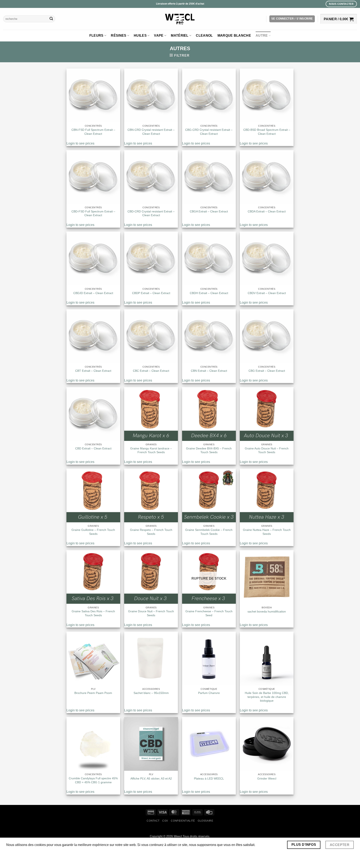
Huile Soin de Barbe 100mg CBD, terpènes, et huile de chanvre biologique (267, 696)
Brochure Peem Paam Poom (93, 693)
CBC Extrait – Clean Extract (151, 370)
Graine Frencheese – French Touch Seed (208, 613)
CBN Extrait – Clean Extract (209, 370)
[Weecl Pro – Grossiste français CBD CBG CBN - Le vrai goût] (180, 18)
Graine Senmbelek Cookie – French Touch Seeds (208, 531)
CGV (165, 820)
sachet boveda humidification (267, 611)
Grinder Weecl (266, 778)
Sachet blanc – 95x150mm (151, 693)
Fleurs (96, 35)
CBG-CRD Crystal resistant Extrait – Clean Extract (208, 131)
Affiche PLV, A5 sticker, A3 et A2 (151, 778)
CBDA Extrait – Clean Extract (267, 211)
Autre (262, 35)
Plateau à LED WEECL (209, 778)
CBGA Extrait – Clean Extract (209, 211)
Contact (153, 820)
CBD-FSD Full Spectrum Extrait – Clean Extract (93, 213)
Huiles (140, 35)
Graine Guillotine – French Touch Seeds (93, 531)
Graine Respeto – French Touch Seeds (151, 531)
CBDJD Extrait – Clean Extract (93, 293)
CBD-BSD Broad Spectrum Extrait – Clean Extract (266, 131)
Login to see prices (80, 143)
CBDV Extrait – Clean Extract (267, 293)
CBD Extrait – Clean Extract (93, 448)
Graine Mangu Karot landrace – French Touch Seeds (151, 450)
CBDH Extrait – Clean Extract (209, 293)
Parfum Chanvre (209, 693)
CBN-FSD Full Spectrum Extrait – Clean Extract (93, 131)
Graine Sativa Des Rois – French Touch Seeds (93, 613)
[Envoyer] (51, 18)
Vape (158, 35)
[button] (292, 18)
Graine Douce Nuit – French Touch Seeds (151, 613)
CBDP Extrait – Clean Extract (151, 293)
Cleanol (204, 35)
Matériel (180, 35)
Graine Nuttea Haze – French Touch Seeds (267, 531)
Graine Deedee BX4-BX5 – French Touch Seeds (209, 450)
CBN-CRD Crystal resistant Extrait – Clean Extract (151, 131)
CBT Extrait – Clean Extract (93, 370)
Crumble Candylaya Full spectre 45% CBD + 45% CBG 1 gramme (93, 780)
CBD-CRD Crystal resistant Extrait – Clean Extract (151, 213)
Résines (118, 35)
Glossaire (205, 820)
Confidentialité (183, 820)
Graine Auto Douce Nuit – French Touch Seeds (267, 450)
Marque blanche (234, 35)
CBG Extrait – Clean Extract (267, 370)
